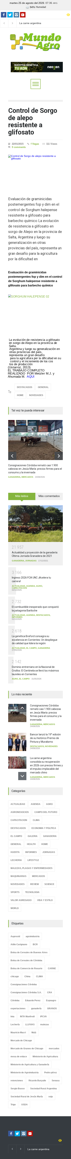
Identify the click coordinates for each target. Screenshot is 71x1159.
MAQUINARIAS (18, 876)
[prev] (12, 456)
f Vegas (35, 143)
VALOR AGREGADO (21, 900)
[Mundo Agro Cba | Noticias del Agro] (35, 48)
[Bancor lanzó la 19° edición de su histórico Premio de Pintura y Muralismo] (17, 742)
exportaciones (18, 1008)
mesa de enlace (19, 1056)
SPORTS (15, 892)
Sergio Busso (18, 1088)
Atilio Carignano (19, 944)
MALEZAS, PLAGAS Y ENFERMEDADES (31, 868)
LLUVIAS (30, 1024)
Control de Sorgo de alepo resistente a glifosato (32, 121)
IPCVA (43, 1016)
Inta (12, 1016)
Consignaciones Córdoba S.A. (26, 992)
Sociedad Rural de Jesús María (27, 1096)
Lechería (15, 1024)
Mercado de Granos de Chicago (27, 1048)
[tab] (22, 498)
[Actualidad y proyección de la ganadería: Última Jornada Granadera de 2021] (35, 523)
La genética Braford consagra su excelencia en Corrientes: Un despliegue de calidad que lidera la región (34, 640)
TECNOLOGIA (32, 892)
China (27, 976)
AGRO (39, 586)
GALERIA (33, 836)
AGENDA (30, 586)
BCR (35, 944)
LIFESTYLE (33, 860)
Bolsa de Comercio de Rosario (26, 968)
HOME (20, 395)
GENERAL (43, 387)
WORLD (15, 908)
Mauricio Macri (18, 1032)
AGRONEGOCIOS (20, 812)
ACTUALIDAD (18, 586)
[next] (59, 456)
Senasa (56, 1080)
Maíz (33, 1032)
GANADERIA (14, 477)
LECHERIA (16, 860)
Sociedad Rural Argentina (43, 1088)
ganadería (36, 1008)
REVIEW (34, 884)
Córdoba (15, 1000)
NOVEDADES (36, 395)
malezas (44, 1024)
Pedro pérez (50, 1072)
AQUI (30, 376)
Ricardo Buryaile (37, 1080)
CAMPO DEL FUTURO (45, 812)
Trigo (13, 1104)
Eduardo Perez (32, 1000)
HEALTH (31, 844)
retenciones (17, 1080)
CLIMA (36, 820)
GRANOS (52, 1008)
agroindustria (33, 936)
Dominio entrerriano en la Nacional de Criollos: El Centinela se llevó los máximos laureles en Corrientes (35, 670)
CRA (49, 992)
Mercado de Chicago (21, 1040)
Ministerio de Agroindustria (25, 1072)
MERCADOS (27, 477)
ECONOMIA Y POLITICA (43, 828)
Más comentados (49, 496)
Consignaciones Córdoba (24, 984)
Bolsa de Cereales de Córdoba (26, 960)
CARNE (52, 968)
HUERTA (15, 852)
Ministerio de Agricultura (45, 1056)
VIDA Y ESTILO (45, 900)
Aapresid (15, 936)
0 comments (19, 147)
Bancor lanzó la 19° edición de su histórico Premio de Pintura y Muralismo (45, 738)
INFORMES (17, 617)
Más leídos (21, 496)
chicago (15, 976)
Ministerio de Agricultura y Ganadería (30, 1064)
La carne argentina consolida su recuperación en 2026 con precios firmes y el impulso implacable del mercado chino (35, 23)
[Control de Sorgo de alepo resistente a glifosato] (35, 170)
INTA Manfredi (27, 1016)
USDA (24, 1104)
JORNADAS (30, 561)
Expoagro (51, 1000)
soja (50, 1096)
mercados (54, 1048)
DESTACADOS (24, 387)
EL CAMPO (31, 648)
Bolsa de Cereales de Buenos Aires (29, 952)
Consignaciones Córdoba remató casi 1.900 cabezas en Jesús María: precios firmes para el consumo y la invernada (35, 469)
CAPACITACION (19, 588)
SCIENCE (49, 884)
